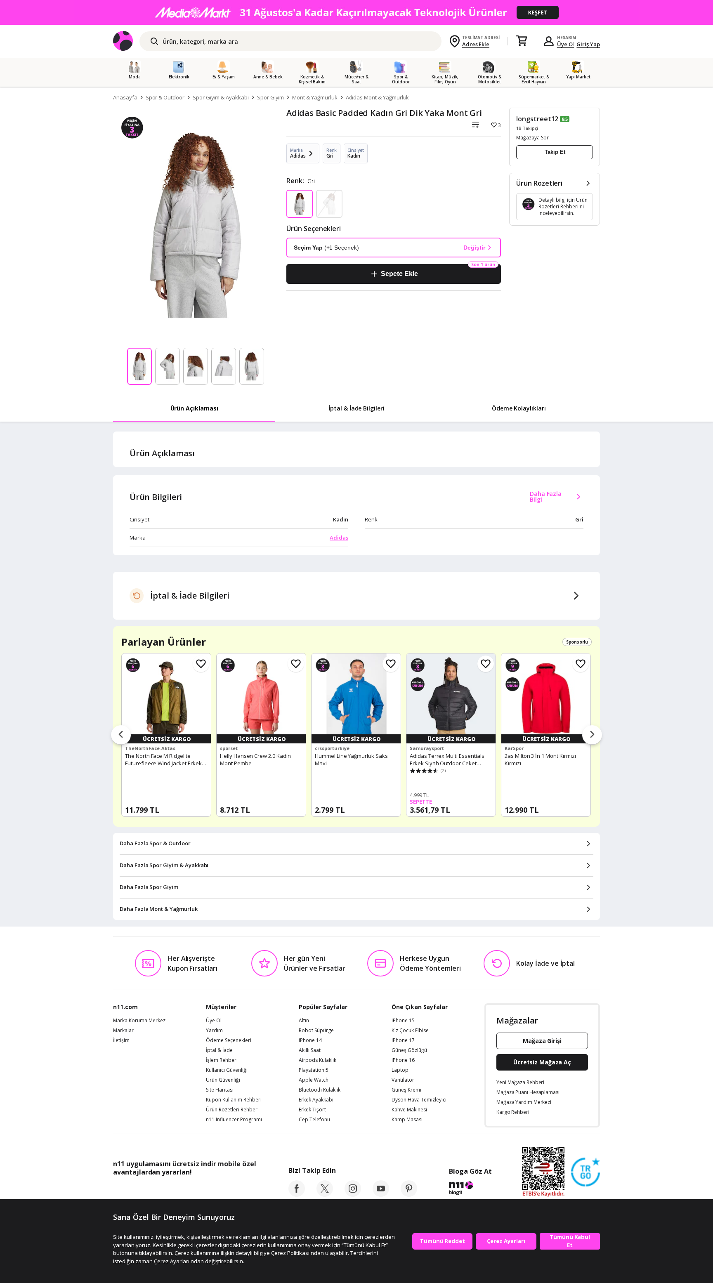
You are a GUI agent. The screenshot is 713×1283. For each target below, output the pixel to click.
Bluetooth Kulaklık (319, 1090)
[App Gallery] (237, 1191)
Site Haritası (220, 1090)
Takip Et (555, 152)
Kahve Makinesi (409, 1109)
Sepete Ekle (399, 273)
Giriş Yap (588, 44)
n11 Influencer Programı (234, 1119)
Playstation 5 (313, 1070)
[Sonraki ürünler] (592, 735)
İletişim (121, 1040)
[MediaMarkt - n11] (356, 12)
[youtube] (381, 1194)
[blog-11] (470, 1189)
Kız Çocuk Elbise (410, 1030)
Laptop (400, 1070)
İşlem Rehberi (222, 1060)
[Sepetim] (521, 41)
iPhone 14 (310, 1040)
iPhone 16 (403, 1060)
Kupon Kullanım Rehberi (234, 1100)
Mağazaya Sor (532, 137)
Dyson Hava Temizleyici (419, 1100)
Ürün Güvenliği (223, 1080)
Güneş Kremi (406, 1090)
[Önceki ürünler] (121, 735)
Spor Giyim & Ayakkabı (221, 97)
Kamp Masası (407, 1119)
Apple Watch (313, 1080)
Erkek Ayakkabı (316, 1100)
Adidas (339, 537)
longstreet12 (537, 119)
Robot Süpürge (316, 1030)
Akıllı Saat (310, 1050)
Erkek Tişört (312, 1109)
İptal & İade (219, 1050)
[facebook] (296, 1194)
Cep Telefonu (314, 1119)
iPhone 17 (403, 1040)
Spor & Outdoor (165, 97)
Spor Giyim (270, 97)
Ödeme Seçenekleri (228, 1040)
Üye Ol (565, 44)
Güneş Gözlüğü (409, 1050)
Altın (304, 1020)
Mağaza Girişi (542, 1041)
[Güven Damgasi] (585, 1172)
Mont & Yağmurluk (314, 97)
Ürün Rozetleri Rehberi (232, 1109)
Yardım (214, 1030)
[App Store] (138, 1191)
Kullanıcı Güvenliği (227, 1070)
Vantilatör (403, 1080)
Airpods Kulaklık (317, 1060)
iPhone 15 (403, 1020)
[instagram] (353, 1194)
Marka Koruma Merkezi (140, 1020)
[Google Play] (189, 1191)
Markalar (123, 1030)
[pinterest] (409, 1194)
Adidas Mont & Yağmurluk (377, 97)
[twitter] (324, 1194)
